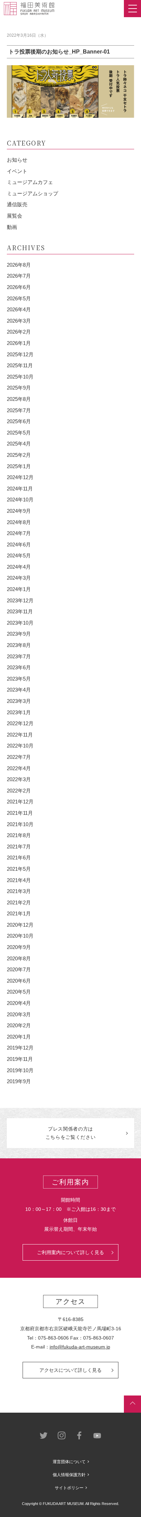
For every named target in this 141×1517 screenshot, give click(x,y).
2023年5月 (19, 679)
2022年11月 (20, 735)
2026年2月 (19, 332)
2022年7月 (19, 757)
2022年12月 (20, 723)
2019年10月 (20, 1070)
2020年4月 (19, 1003)
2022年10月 (20, 746)
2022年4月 (19, 768)
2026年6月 (19, 287)
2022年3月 (19, 779)
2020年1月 (19, 1037)
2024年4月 (19, 567)
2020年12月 (20, 925)
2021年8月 (19, 835)
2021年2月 (19, 902)
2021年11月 (20, 813)
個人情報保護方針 (69, 1474)
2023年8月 (19, 645)
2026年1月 (19, 343)
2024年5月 (19, 555)
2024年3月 (19, 578)
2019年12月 (20, 1048)
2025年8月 (19, 399)
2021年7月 (19, 846)
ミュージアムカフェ (30, 182)
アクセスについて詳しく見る (70, 1370)
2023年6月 (19, 667)
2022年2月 (19, 791)
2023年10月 (20, 623)
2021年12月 (20, 801)
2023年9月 (19, 634)
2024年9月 (19, 511)
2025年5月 (19, 433)
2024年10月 (20, 499)
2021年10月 (20, 824)
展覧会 (14, 216)
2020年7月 (19, 969)
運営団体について (69, 1461)
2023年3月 (19, 701)
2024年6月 (19, 544)
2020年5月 (19, 992)
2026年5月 (19, 298)
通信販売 (17, 204)
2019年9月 (19, 1081)
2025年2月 (19, 455)
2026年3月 (19, 321)
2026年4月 (19, 309)
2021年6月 (19, 857)
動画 (12, 227)
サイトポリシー (69, 1487)
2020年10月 (20, 936)
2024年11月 (20, 488)
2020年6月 (19, 981)
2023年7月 (19, 656)
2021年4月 (19, 880)
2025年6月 (19, 421)
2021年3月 (19, 891)
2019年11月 (20, 1059)
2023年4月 (19, 690)
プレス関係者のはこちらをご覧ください (71, 1133)
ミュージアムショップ (32, 193)
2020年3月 (19, 1014)
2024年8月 (19, 522)
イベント (17, 171)
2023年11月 (20, 611)
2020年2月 (19, 1025)
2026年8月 (19, 265)
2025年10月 (20, 377)
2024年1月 (19, 589)
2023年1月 (19, 712)
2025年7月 (19, 410)
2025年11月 (20, 365)
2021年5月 (19, 869)
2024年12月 (20, 477)
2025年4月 (19, 444)
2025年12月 (20, 354)
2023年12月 (20, 600)
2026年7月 (19, 276)
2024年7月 (19, 533)
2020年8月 (19, 958)
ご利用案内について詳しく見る (70, 1252)
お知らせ (17, 160)
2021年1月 (19, 913)
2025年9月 (19, 388)
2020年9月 (19, 947)
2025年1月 (19, 466)
